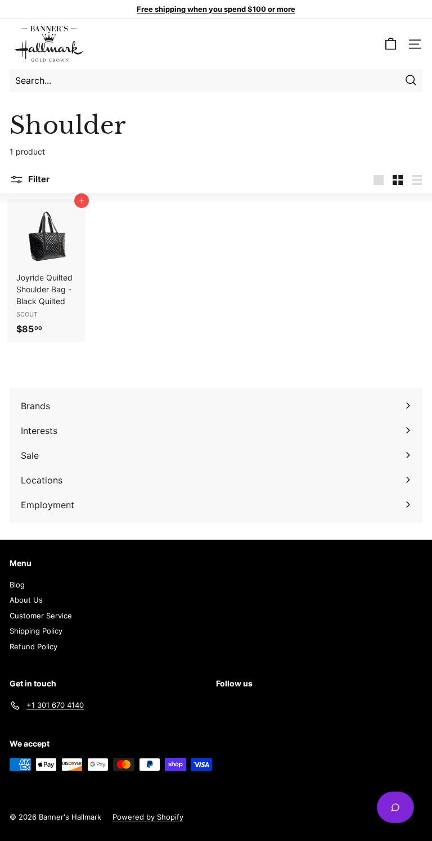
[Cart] (390, 44)
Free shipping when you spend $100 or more (216, 8)
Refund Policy (33, 646)
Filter (38, 179)
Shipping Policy (36, 630)
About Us (26, 599)
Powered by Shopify (147, 816)
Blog (17, 584)
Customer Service (41, 615)
